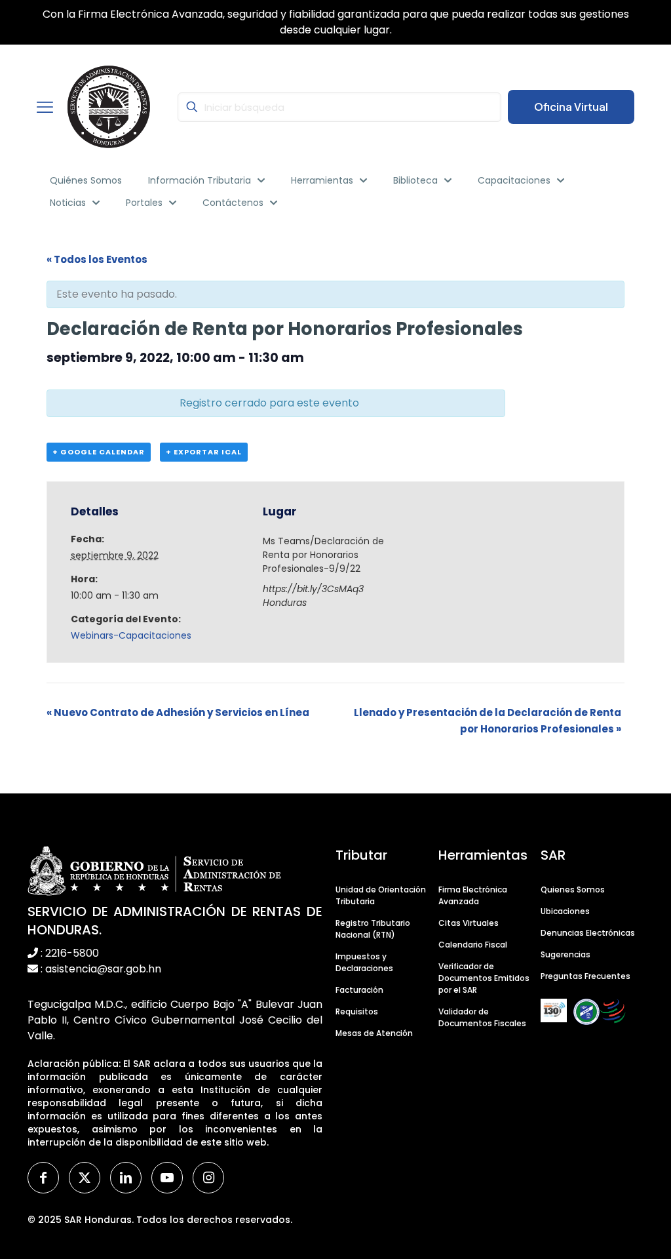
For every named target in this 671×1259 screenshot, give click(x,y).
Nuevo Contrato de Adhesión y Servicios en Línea (178, 712)
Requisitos (357, 1011)
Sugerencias (565, 954)
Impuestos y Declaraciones (364, 962)
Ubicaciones (565, 911)
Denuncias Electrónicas (588, 932)
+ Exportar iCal (204, 452)
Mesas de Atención (374, 1033)
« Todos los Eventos (97, 259)
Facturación (359, 989)
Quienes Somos (573, 889)
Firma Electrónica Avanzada (472, 895)
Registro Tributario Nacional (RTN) (373, 928)
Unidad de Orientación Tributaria (381, 895)
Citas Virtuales (468, 923)
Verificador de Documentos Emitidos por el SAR (483, 978)
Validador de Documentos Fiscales (482, 1017)
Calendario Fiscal (472, 944)
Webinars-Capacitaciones (131, 635)
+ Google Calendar (98, 452)
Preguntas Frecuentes (585, 976)
